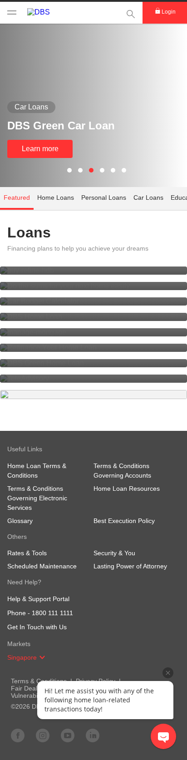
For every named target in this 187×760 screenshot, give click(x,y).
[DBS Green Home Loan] (93, 363)
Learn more (40, 149)
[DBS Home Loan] (93, 317)
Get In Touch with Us (37, 627)
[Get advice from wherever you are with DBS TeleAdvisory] (93, 379)
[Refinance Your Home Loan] (93, 348)
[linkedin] (92, 735)
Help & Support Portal (38, 598)
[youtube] (67, 735)
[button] (42, 657)
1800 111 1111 (52, 613)
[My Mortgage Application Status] (93, 270)
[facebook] (18, 735)
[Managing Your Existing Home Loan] (93, 332)
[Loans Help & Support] (93, 394)
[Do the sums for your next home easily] (93, 286)
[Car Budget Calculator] (93, 301)
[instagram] (42, 735)
